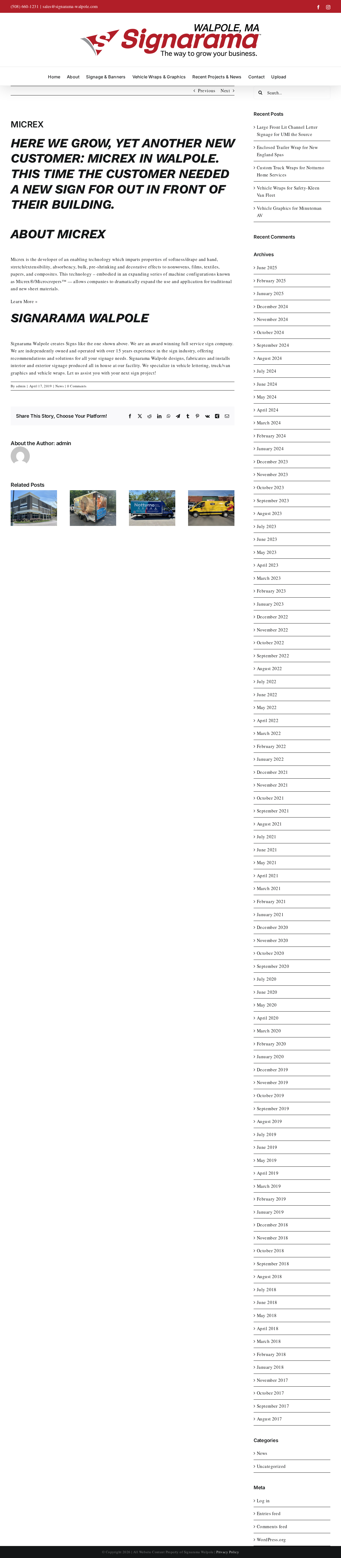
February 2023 (271, 591)
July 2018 (267, 1289)
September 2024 (273, 345)
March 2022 (269, 733)
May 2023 (267, 552)
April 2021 (267, 875)
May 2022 (267, 707)
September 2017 (273, 1406)
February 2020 (271, 1044)
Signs (71, 343)
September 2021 (273, 811)
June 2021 (267, 850)
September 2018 (273, 1264)
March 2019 (269, 1186)
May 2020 (267, 1005)
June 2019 (267, 1147)
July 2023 (267, 526)
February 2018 (271, 1354)
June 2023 (267, 539)
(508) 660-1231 (25, 6)
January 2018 (270, 1367)
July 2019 (267, 1134)
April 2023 (267, 565)
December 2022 (272, 617)
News (59, 386)
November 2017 (272, 1380)
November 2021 (272, 785)
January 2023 (270, 604)
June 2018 (267, 1302)
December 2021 (272, 772)
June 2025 (267, 267)
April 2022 (267, 720)
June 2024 (267, 384)
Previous (206, 90)
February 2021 (271, 901)
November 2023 (272, 474)
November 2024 (272, 319)
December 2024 (272, 306)
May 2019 (267, 1160)
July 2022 (267, 681)
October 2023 (270, 487)
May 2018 (267, 1315)
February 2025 (271, 280)
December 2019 (272, 1069)
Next (225, 90)
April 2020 (267, 1018)
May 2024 (267, 397)
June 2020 (267, 992)
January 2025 (270, 293)
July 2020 (267, 979)
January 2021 (270, 914)
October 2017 (270, 1393)
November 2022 (272, 630)
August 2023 (269, 513)
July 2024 (267, 371)
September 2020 (273, 966)
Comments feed (272, 1526)
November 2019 (272, 1082)
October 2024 (270, 332)
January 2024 (270, 448)
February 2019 (271, 1199)
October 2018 (270, 1250)
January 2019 (270, 1212)
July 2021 (267, 837)
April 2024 (267, 410)
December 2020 (272, 927)
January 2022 (270, 759)
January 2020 (270, 1056)
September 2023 (273, 500)
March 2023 (269, 578)
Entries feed (269, 1513)
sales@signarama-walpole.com (70, 6)
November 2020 (272, 940)
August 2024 (269, 358)
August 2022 (269, 668)
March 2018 (269, 1341)
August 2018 (269, 1276)
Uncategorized (271, 1466)
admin (21, 386)
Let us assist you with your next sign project (111, 373)
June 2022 (267, 694)
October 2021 (270, 798)
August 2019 (269, 1121)
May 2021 (267, 862)
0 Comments (76, 386)
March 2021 (269, 888)
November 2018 (272, 1238)
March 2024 (269, 423)
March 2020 (269, 1031)
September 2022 (273, 656)
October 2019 (270, 1095)
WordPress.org (271, 1539)
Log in (263, 1500)
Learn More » (24, 301)
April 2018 (267, 1328)
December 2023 (272, 461)
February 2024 (271, 436)
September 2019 (273, 1108)
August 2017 (269, 1419)
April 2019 (267, 1173)
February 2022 (271, 746)
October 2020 (270, 953)
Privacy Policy (227, 1551)
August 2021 (269, 824)
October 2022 (270, 642)
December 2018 (272, 1225)
